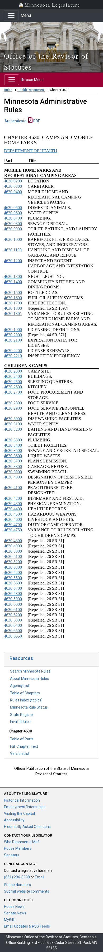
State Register (22, 714)
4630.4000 (13, 477)
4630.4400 (13, 509)
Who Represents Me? (21, 842)
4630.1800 (13, 308)
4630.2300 (13, 371)
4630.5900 (13, 599)
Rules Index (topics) (26, 700)
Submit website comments (26, 891)
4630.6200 (13, 615)
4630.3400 (13, 445)
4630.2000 (13, 335)
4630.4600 (13, 519)
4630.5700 (13, 588)
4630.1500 (13, 292)
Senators (11, 855)
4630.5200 (13, 561)
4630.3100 (13, 424)
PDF (36, 121)
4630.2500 (13, 381)
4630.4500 (13, 514)
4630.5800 (13, 593)
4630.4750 (13, 530)
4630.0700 (13, 218)
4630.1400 (13, 281)
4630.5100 (13, 556)
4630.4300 (13, 503)
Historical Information (22, 800)
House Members (17, 848)
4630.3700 (13, 461)
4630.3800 (13, 466)
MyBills (10, 920)
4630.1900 (13, 329)
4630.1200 (13, 260)
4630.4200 (13, 498)
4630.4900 (13, 546)
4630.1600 (13, 298)
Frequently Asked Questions (27, 826)
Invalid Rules (20, 722)
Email (39, 877)
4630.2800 (13, 403)
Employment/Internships (24, 807)
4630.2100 (13, 340)
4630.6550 (13, 636)
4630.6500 (13, 630)
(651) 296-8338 (17, 877)
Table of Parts (22, 739)
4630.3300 (13, 440)
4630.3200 (13, 429)
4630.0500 (13, 207)
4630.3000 (13, 418)
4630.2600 (13, 387)
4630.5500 (13, 578)
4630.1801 (13, 313)
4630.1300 (13, 276)
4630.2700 (13, 392)
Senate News (15, 913)
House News (14, 906)
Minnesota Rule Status (29, 707)
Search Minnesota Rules (30, 671)
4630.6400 (13, 625)
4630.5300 (13, 567)
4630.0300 (13, 186)
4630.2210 (13, 356)
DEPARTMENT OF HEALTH (30, 150)
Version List (19, 753)
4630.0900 (13, 229)
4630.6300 (13, 620)
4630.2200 (13, 350)
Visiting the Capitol (19, 813)
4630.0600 (13, 213)
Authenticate (15, 121)
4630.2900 (13, 408)
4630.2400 (13, 376)
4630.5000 (13, 551)
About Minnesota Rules (29, 678)
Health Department (31, 90)
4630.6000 (13, 604)
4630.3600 (13, 456)
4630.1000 (13, 239)
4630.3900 (13, 472)
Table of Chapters (25, 693)
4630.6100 (13, 609)
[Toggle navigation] (11, 15)
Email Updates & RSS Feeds (27, 926)
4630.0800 (13, 223)
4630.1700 (13, 303)
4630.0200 (13, 181)
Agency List (19, 686)
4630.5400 (13, 572)
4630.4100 (13, 487)
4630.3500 (13, 450)
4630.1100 (13, 250)
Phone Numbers (17, 885)
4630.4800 (13, 540)
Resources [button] (21, 658)
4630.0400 (13, 192)
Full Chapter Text (24, 746)
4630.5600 (13, 583)
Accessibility (14, 820)
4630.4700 (13, 524)
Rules (8, 90)
